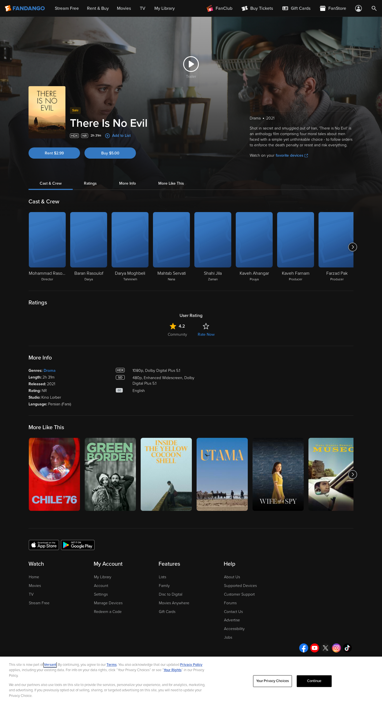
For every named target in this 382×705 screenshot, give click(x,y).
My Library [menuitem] (164, 8)
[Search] (374, 8)
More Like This (171, 183)
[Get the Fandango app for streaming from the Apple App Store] (44, 545)
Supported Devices (240, 585)
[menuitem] (296, 8)
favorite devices (289, 155)
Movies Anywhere (174, 603)
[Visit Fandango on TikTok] (347, 648)
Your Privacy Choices (272, 681)
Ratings (90, 183)
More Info (127, 183)
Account (101, 585)
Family (164, 585)
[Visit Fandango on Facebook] (303, 648)
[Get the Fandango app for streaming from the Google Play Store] (78, 545)
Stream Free (39, 603)
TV (31, 594)
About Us (232, 577)
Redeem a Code (108, 611)
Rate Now (206, 334)
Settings (101, 594)
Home (34, 577)
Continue (314, 681)
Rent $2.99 (54, 153)
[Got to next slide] (353, 247)
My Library (102, 577)
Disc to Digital (170, 594)
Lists (162, 577)
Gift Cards (167, 611)
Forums (230, 603)
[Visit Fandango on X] (325, 648)
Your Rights (172, 670)
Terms (112, 664)
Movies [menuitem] (124, 8)
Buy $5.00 (110, 153)
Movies (35, 585)
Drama (50, 370)
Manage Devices (108, 603)
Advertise (232, 620)
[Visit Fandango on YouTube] (314, 648)
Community (177, 334)
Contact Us (233, 611)
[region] (191, 681)
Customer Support (239, 594)
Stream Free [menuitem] (67, 8)
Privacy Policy (191, 664)
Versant (50, 664)
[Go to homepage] (25, 8)
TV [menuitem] (142, 8)
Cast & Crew (51, 183)
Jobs (228, 637)
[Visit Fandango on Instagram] (336, 648)
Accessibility (234, 628)
